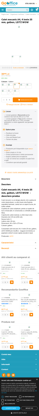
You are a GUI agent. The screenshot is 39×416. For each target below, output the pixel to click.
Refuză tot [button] (29, 408)
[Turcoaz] (10, 92)
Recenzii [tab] (5, 248)
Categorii (2, 9)
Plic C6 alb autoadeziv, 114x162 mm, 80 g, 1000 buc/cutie (29, 300)
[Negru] (29, 86)
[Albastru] (10, 86)
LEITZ (11, 236)
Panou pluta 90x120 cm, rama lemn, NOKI (9, 300)
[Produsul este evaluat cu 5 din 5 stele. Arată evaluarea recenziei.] (4, 303)
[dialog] (19, 396)
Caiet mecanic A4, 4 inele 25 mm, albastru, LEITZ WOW (28, 268)
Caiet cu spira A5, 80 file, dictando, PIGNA (29, 333)
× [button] (37, 379)
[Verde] (16, 92)
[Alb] (4, 86)
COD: (27, 67)
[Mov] (23, 86)
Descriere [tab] (5, 179)
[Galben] (16, 86)
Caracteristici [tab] (7, 243)
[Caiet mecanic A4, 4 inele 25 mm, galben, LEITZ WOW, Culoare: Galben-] (19, 27)
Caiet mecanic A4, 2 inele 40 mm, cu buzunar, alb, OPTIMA (8, 268)
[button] (19, 413)
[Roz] (4, 92)
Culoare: (4, 81)
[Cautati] (27, 10)
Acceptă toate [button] (11, 408)
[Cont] (32, 9)
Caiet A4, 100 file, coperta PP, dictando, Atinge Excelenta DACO (9, 333)
